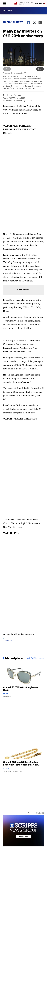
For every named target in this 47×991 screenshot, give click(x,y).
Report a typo (9, 640)
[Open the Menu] (4, 3)
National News (13, 22)
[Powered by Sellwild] (40, 813)
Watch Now (39, 3)
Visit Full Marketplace (35, 658)
